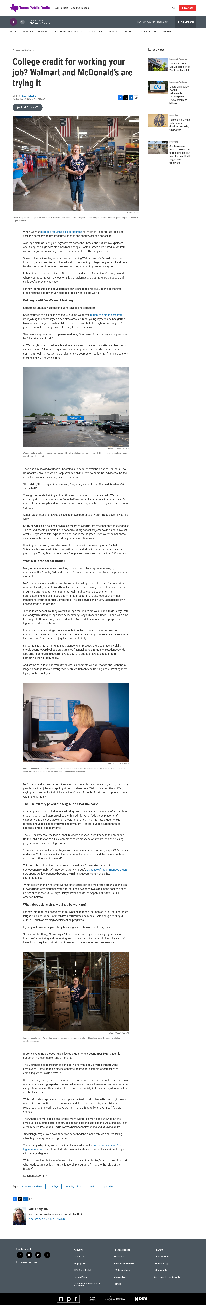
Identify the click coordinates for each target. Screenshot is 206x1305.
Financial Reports (122, 1250)
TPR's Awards (160, 1270)
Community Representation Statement (87, 1284)
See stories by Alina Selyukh (47, 1219)
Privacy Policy (80, 1277)
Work (91, 1186)
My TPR (167, 31)
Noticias (27, 31)
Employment (80, 1263)
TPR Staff (158, 1250)
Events (113, 31)
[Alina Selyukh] (19, 1216)
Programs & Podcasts (68, 31)
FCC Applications (122, 1270)
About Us (78, 1250)
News (13, 31)
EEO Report (119, 1257)
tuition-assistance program (106, 314)
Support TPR (149, 31)
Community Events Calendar (167, 1277)
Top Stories (107, 1186)
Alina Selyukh (29, 95)
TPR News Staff (161, 1257)
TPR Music (42, 31)
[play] (13, 22)
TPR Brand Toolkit (82, 1270)
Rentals (117, 1284)
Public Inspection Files (124, 1263)
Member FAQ (120, 1277)
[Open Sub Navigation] (18, 31)
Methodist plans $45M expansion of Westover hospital (179, 67)
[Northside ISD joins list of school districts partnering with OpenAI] (158, 120)
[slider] (27, 21)
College (54, 1186)
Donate (188, 8)
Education (173, 115)
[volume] (22, 22)
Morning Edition (74, 1186)
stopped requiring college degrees (61, 231)
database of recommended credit (107, 869)
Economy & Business (23, 50)
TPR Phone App (161, 1263)
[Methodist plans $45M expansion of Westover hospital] (158, 64)
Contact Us (79, 1257)
